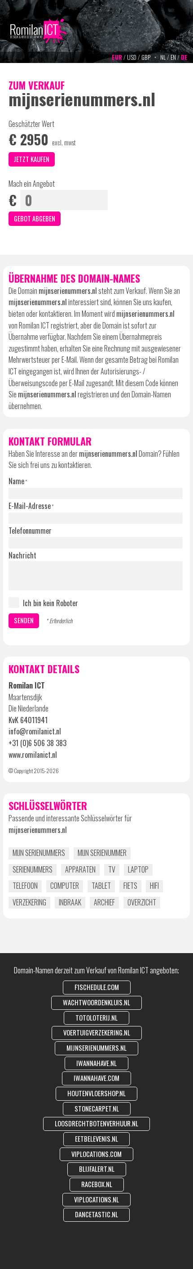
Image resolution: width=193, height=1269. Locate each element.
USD (131, 57)
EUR (117, 57)
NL (163, 57)
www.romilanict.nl (33, 754)
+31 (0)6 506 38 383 (37, 743)
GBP (145, 57)
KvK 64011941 (28, 720)
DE (184, 57)
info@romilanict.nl (35, 731)
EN (173, 57)
